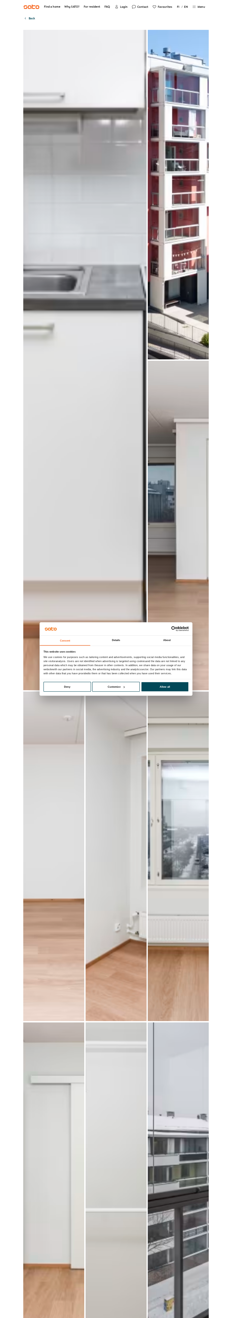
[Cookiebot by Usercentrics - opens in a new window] (174, 628)
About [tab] (167, 639)
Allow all (165, 686)
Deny (67, 686)
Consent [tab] (65, 640)
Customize (114, 686)
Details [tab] (116, 639)
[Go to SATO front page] (31, 7)
